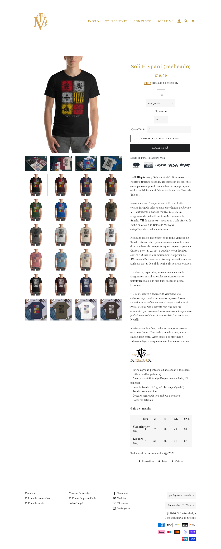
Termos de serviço (79, 493)
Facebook (122, 493)
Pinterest (122, 503)
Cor (161, 95)
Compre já (160, 147)
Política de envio (34, 503)
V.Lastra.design (186, 513)
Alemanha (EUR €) (179, 505)
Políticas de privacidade (82, 498)
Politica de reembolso (37, 498)
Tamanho (161, 111)
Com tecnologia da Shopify (180, 518)
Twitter (121, 498)
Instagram (123, 508)
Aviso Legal (76, 503)
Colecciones (116, 21)
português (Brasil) (180, 495)
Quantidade (138, 129)
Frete (147, 83)
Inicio (93, 21)
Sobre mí (165, 21)
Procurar (30, 493)
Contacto (142, 21)
